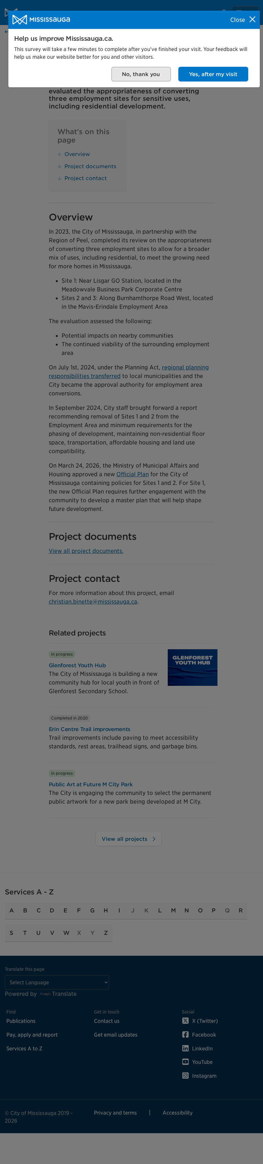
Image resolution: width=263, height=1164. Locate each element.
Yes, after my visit (213, 74)
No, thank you (141, 74)
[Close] (252, 19)
